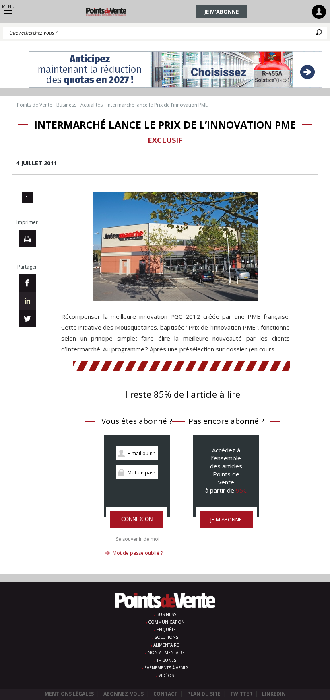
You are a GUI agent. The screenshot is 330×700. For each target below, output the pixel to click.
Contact (165, 693)
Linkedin (274, 693)
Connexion (137, 519)
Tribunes (166, 660)
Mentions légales (69, 693)
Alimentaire (166, 645)
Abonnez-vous (123, 693)
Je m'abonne (221, 11)
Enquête (166, 629)
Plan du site (204, 693)
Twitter (241, 693)
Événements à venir (166, 668)
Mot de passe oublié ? (138, 553)
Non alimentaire (166, 652)
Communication (166, 622)
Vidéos (166, 675)
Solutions (166, 637)
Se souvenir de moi (137, 539)
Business (166, 614)
